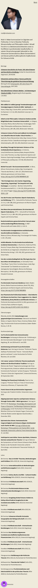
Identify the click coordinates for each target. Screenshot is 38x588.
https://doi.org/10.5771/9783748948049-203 (15, 176)
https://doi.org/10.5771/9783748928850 (13, 290)
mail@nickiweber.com (8, 33)
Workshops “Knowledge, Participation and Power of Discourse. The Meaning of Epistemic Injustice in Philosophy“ (18, 406)
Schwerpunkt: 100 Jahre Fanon (20, 84)
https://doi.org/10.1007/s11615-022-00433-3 (15, 307)
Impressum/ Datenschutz (7, 584)
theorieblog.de (5, 86)
